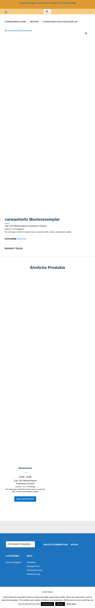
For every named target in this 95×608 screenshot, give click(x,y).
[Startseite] (47, 11)
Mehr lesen (71, 604)
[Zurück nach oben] (47, 527)
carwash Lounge (69, 3)
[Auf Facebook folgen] (45, 7)
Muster (34, 22)
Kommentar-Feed (34, 570)
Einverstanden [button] (47, 604)
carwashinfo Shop (15, 22)
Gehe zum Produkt (25, 499)
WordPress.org (33, 574)
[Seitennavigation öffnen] (10, 11)
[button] (86, 33)
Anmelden (31, 562)
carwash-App (43, 3)
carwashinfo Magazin (27, 3)
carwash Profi (55, 3)
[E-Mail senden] (49, 7)
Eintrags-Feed (33, 566)
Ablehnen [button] (60, 604)
